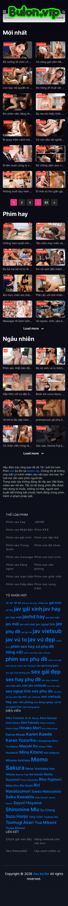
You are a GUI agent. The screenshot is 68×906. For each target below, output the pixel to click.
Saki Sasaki (41, 797)
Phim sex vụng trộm (45, 586)
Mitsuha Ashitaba (18, 760)
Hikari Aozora (47, 723)
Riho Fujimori (50, 779)
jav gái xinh (28, 609)
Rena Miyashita (29, 780)
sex (12, 470)
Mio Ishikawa (52, 752)
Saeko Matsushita (46, 791)
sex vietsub (33, 697)
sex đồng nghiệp (43, 702)
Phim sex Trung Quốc (17, 547)
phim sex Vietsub (27, 666)
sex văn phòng (23, 702)
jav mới (12, 624)
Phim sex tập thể (46, 537)
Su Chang (47, 810)
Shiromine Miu (22, 809)
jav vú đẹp (41, 639)
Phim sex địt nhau (47, 545)
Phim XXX (41, 529)
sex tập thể (19, 696)
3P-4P (9, 603)
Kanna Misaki (15, 734)
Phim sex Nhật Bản (19, 529)
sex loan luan (53, 686)
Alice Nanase (48, 718)
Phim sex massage (19, 557)
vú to (57, 702)
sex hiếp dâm (13, 685)
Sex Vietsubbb (16, 850)
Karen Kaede (39, 734)
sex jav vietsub (34, 685)
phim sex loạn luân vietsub (37, 653)
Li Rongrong (44, 740)
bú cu (25, 603)
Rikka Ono (12, 785)
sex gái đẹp (46, 671)
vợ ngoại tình (13, 706)
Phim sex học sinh (47, 557)
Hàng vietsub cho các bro (47, 841)
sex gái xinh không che (18, 673)
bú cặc (33, 603)
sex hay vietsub (50, 680)
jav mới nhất (27, 624)
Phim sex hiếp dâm (19, 584)
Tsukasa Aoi (51, 816)
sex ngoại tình (18, 691)
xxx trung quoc (31, 707)
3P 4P (17, 603)
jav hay (52, 609)
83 (46, 202)
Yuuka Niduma (15, 828)
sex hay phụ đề (23, 679)
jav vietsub (47, 631)
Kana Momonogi (50, 728)
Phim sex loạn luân (20, 576)
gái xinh (55, 603)
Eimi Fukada (30, 722)
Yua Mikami (45, 822)
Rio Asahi (26, 785)
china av (43, 603)
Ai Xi (28, 718)
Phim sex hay (15, 522)
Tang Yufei (36, 816)
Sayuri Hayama (27, 802)
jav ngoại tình (45, 624)
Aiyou (35, 718)
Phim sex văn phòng (44, 566)
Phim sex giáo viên (48, 576)
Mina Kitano (31, 752)
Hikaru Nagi (12, 728)
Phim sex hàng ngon (16, 566)
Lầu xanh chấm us (47, 850)
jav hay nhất (14, 617)
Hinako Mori (30, 728)
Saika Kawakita (20, 797)
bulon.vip (33, 470)
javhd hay (33, 616)
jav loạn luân (53, 617)
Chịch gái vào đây (19, 839)
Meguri (42, 746)
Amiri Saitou (13, 722)
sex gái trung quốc (47, 665)
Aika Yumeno (15, 718)
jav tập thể (26, 632)
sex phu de (42, 691)
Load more (31, 328)
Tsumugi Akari (20, 822)
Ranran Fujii (22, 774)
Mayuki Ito (28, 746)
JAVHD (39, 522)
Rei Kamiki (36, 774)
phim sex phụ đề (26, 659)
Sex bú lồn (41, 874)
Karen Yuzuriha (21, 740)
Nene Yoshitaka (37, 768)
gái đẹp (9, 610)
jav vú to (16, 639)
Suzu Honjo (17, 816)
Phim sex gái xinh (19, 537)
